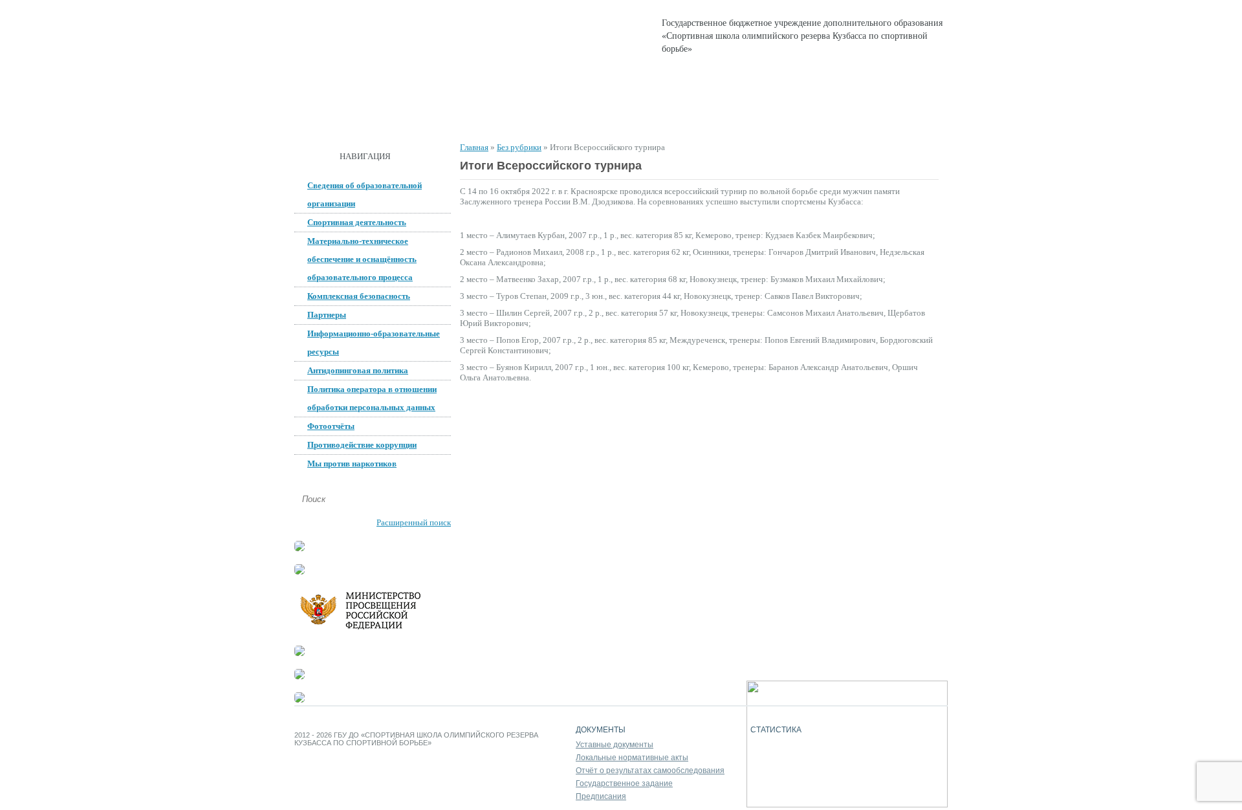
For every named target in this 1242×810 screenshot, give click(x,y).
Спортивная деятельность (584, 117)
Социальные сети (810, 117)
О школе (394, 117)
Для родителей (707, 117)
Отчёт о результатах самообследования (650, 770)
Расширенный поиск (413, 522)
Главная (327, 117)
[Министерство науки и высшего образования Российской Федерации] (299, 571)
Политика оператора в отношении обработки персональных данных (372, 398)
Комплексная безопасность (358, 296)
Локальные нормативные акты (632, 757)
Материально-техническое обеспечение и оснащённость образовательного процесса (362, 259)
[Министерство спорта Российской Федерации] (299, 653)
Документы (468, 117)
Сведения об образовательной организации (364, 194)
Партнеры (326, 315)
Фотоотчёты (330, 426)
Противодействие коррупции (362, 445)
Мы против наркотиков (352, 463)
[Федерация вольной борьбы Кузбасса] (299, 548)
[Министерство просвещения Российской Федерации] (372, 630)
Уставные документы (614, 744)
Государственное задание (624, 783)
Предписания (601, 796)
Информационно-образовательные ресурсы (373, 342)
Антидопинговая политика (357, 370)
